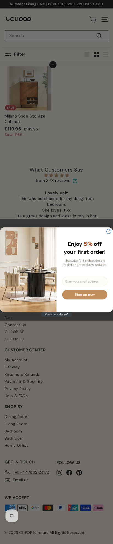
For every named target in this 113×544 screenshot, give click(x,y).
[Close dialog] (109, 231)
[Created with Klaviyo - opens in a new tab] (56, 314)
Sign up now (85, 295)
